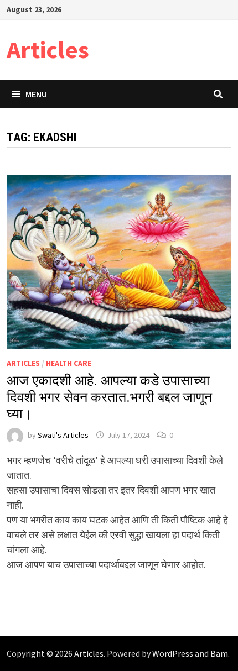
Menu (36, 93)
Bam (219, 653)
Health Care (68, 363)
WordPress (172, 653)
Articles (48, 49)
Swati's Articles (63, 435)
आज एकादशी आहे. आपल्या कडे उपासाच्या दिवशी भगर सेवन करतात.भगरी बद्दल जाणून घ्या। (109, 397)
